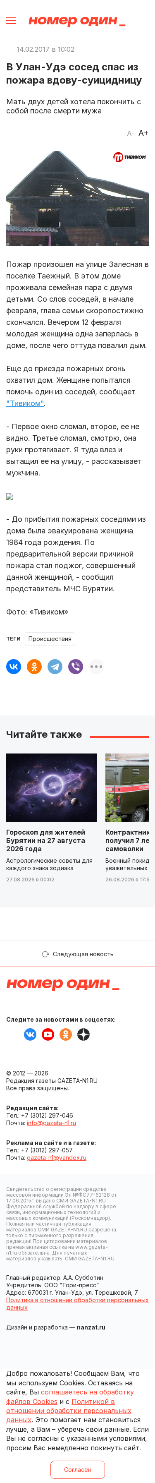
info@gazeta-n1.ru (51, 1122)
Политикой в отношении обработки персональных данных (68, 1410)
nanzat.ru (91, 1327)
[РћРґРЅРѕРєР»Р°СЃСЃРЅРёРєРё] (34, 666)
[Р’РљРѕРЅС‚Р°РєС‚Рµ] (13, 666)
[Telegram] (55, 666)
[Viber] (75, 666)
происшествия (50, 638)
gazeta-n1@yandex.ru (56, 1157)
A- (130, 133)
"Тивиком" (25, 403)
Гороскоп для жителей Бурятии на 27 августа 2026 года (45, 840)
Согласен (77, 1469)
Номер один (77, 22)
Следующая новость (83, 953)
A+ (143, 133)
